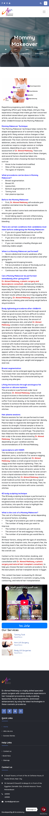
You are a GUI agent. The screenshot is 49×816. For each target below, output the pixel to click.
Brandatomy (19, 812)
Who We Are (8, 731)
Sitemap (6, 760)
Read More (18, 637)
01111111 (7, 794)
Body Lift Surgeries (22, 650)
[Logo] (7, 11)
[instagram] (7, 3)
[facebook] (2, 3)
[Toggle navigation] (44, 12)
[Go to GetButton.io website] (43, 813)
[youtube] (9, 3)
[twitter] (4, 3)
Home (5, 727)
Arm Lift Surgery (21, 642)
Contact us (7, 751)
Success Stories (9, 736)
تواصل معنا (24, 625)
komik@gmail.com (12, 802)
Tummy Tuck (19, 634)
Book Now (7, 756)
